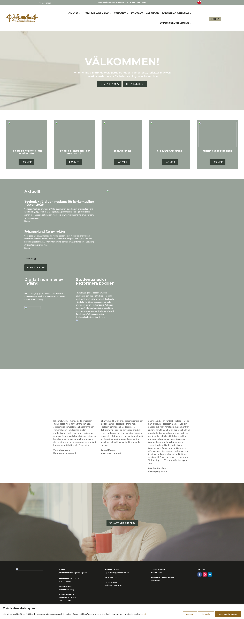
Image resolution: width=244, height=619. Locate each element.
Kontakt (137, 13)
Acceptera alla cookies (228, 614)
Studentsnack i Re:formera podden (95, 281)
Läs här (143, 614)
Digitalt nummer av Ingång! (43, 281)
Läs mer (26, 162)
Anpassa (189, 614)
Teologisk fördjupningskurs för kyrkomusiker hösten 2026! (59, 203)
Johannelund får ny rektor (44, 231)
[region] (122, 611)
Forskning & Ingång (175, 13)
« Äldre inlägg (30, 258)
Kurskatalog (135, 84)
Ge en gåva (214, 19)
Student (120, 13)
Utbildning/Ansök (96, 13)
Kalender (152, 13)
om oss (73, 13)
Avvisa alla (206, 614)
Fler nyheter (36, 267)
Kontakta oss (109, 84)
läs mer (27, 221)
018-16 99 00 (46, 3)
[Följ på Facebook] (199, 574)
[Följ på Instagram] (205, 574)
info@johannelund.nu (120, 572)
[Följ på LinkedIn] (210, 574)
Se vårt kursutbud (122, 523)
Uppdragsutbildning (174, 23)
